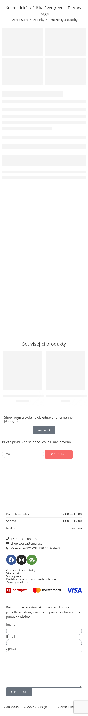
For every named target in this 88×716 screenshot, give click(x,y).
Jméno (10, 624)
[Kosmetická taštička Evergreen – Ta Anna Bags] (22, 42)
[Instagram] (21, 560)
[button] (22, 384)
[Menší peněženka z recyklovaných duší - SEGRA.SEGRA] (22, 370)
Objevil (53, 707)
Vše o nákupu (15, 573)
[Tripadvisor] (32, 560)
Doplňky (38, 20)
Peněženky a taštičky (63, 20)
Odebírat (58, 454)
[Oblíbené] (38, 355)
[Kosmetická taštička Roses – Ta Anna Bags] (22, 71)
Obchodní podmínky (20, 570)
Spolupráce (14, 576)
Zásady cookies (17, 582)
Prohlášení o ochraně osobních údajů (32, 579)
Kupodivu (9, 712)
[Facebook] (11, 560)
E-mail (10, 636)
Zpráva (11, 648)
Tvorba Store (19, 20)
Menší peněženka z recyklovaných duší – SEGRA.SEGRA (42, 396)
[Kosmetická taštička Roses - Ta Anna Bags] (65, 370)
